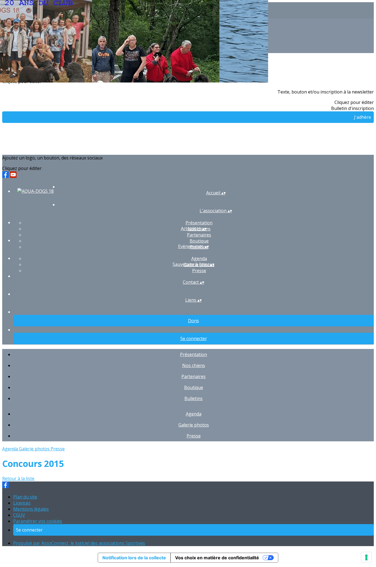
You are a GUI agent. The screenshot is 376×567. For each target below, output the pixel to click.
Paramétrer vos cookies (37, 521)
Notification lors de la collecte (134, 557)
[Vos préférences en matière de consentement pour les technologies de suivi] (366, 557)
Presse (199, 271)
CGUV (19, 515)
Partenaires (199, 235)
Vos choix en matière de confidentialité (217, 557)
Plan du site (25, 497)
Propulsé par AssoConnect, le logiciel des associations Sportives (79, 543)
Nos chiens (193, 365)
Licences (22, 503)
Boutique (199, 241)
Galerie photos (193, 425)
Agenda (199, 258)
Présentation (199, 223)
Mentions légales (31, 509)
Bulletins (193, 398)
